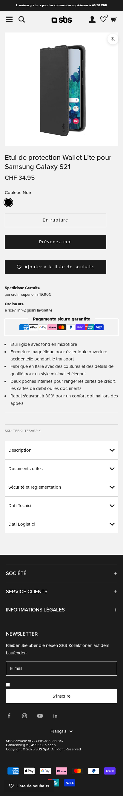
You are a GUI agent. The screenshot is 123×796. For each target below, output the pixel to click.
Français (58, 731)
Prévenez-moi (55, 241)
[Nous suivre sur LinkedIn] (56, 716)
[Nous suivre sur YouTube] (40, 716)
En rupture (55, 220)
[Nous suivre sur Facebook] (9, 716)
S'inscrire (61, 696)
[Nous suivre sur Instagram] (24, 716)
